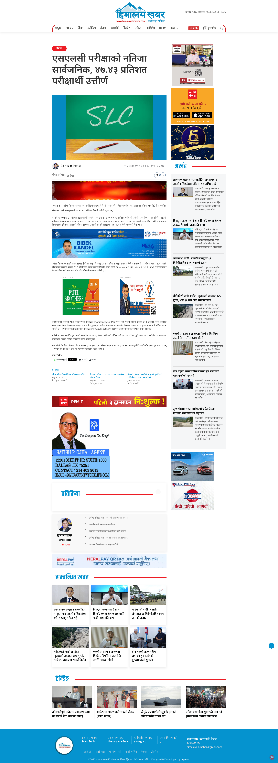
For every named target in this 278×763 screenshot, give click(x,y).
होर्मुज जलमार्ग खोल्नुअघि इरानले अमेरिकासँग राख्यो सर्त (158, 714)
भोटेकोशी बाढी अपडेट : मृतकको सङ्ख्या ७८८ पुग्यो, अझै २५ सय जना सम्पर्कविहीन (70, 656)
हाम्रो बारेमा (100, 751)
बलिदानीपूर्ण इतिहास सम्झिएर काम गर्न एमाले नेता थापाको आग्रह (71, 714)
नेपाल (103, 28)
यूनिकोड (154, 751)
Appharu (186, 760)
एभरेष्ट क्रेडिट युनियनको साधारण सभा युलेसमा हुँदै (108, 537)
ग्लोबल (138, 28)
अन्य (172, 28)
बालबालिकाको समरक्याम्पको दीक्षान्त (102, 524)
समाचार (69, 28)
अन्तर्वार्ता (114, 28)
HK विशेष (150, 28)
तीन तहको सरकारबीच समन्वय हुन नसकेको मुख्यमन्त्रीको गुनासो (144, 656)
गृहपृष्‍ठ (58, 28)
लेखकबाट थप (65, 544)
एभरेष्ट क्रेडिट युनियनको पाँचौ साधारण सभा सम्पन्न (108, 517)
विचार (80, 28)
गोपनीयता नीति (115, 751)
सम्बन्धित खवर (72, 577)
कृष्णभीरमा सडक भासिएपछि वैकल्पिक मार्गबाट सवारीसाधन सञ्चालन (194, 411)
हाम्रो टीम (88, 751)
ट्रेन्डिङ (62, 679)
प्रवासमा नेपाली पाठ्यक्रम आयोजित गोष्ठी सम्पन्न (107, 531)
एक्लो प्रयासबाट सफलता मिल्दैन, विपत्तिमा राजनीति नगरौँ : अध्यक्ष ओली (107, 656)
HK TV (162, 28)
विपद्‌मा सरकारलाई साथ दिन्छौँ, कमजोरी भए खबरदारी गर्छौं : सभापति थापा (108, 613)
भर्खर (180, 166)
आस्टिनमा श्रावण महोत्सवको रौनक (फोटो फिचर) (115, 714)
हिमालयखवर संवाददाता (71, 166)
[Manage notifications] (272, 757)
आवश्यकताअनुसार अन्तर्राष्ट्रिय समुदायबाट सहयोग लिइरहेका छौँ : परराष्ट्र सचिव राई (70, 613)
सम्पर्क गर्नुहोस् (131, 751)
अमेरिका (91, 28)
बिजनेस (126, 28)
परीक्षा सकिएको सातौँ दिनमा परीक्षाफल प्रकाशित (68, 374)
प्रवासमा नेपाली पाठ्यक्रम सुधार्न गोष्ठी (103, 544)
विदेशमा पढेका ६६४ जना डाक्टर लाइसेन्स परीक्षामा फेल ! (107, 376)
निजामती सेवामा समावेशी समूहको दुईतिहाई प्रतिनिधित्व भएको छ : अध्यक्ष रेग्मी (145, 376)
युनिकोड (212, 28)
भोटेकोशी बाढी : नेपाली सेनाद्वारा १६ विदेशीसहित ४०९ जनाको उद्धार (148, 613)
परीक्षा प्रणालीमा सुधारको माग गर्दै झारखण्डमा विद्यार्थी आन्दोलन (204, 714)
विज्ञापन (144, 751)
